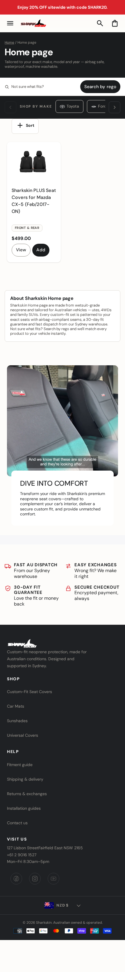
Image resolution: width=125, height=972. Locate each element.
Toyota (73, 106)
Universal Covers (22, 735)
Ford (102, 106)
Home (9, 42)
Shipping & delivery (25, 779)
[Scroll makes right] (114, 107)
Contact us (17, 822)
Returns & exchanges (27, 793)
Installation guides (24, 808)
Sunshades (17, 720)
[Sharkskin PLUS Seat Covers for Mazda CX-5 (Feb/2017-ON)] (34, 162)
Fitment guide (20, 764)
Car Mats (15, 706)
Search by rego (100, 87)
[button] (10, 23)
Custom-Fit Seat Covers (29, 691)
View (21, 250)
